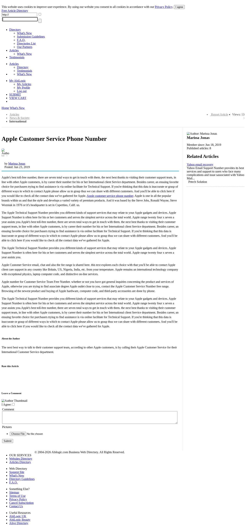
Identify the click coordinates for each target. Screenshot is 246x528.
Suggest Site (16, 472)
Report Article (219, 114)
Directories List (26, 43)
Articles (14, 50)
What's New (24, 33)
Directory (15, 29)
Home (5, 108)
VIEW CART (17, 98)
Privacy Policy (163, 6)
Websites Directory (20, 458)
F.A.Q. (21, 40)
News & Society (20, 118)
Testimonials (16, 57)
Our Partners (24, 47)
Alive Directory (18, 523)
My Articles (24, 84)
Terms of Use (17, 495)
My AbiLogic (17, 80)
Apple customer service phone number (110, 195)
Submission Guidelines (31, 36)
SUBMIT (15, 94)
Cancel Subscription (21, 502)
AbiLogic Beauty (19, 519)
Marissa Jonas (16, 163)
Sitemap (14, 492)
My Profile (23, 87)
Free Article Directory (15, 10)
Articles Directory (20, 462)
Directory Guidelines (22, 479)
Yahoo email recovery (200, 164)
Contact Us (16, 506)
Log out (22, 91)
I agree (179, 7)
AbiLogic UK (17, 516)
